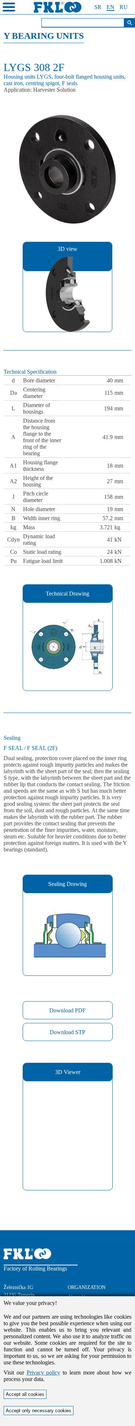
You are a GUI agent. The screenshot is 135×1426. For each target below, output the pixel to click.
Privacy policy (43, 1372)
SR (98, 7)
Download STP (67, 1032)
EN (110, 7)
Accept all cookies (25, 1394)
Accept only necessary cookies (38, 1410)
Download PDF (67, 1010)
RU (124, 7)
